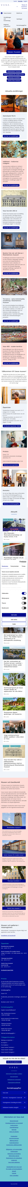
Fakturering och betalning (14, 1153)
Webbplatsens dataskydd (14, 1079)
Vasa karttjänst (14, 1076)
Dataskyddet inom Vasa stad (14, 1167)
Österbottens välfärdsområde (14, 1145)
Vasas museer (7, 13)
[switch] (24, 598)
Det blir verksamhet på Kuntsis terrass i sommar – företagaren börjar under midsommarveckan (13, 664)
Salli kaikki (14, 615)
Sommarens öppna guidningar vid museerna (13, 713)
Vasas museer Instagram (7, 1052)
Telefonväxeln (14, 1151)
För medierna (4, 1045)
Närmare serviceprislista (11, 465)
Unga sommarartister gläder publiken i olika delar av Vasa (14, 737)
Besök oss (19, 13)
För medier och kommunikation (14, 1169)
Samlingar (19, 19)
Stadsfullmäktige (14, 1127)
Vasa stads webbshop (14, 1162)
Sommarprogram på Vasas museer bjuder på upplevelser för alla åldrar (13, 689)
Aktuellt (14, 1171)
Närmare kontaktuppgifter (11, 504)
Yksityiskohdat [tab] (14, 566)
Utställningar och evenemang (7, 19)
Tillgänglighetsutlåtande (14, 1082)
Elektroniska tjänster (14, 1156)
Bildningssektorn (14, 1140)
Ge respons (4, 1042)
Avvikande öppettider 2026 (12, 426)
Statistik (14, 1173)
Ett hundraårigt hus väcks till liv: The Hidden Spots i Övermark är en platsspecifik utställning (13, 637)
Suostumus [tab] (5, 566)
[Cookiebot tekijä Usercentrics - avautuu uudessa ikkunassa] (19, 562)
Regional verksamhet (7, 25)
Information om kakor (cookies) (14, 1073)
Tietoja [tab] (23, 566)
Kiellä (14, 624)
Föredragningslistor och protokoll (14, 1123)
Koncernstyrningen (14, 1138)
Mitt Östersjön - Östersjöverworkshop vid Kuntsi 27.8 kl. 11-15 (13, 535)
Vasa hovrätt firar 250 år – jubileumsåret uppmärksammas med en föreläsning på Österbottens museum (14, 763)
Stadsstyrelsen (14, 1125)
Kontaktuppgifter (21, 25)
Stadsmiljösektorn (14, 1142)
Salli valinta (14, 619)
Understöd (14, 1160)
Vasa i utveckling (14, 1175)
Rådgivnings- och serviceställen (14, 1149)
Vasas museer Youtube (7, 1049)
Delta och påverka (14, 1131)
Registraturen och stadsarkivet (14, 1158)
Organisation (14, 1136)
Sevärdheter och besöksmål (8, 935)
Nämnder (14, 1129)
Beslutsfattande (14, 1121)
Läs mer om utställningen (11, 136)
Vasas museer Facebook (7, 1047)
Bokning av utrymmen (6, 1040)
